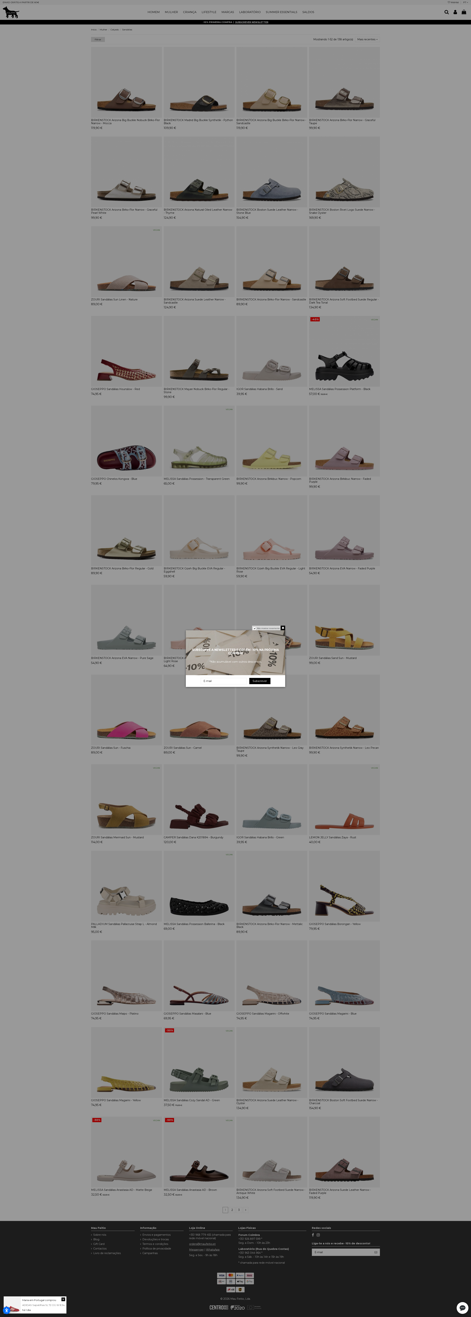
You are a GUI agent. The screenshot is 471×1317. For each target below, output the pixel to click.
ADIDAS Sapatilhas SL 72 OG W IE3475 (44, 1305)
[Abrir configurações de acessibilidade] (6, 1310)
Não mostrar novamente (268, 628)
